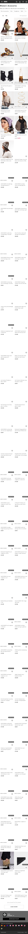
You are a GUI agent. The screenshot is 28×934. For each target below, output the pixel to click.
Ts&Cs (26, 932)
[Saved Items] (23, 1)
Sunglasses (16, 11)
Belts (22, 11)
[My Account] (19, 1)
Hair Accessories (5, 11)
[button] (1, 925)
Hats (11, 11)
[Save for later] (12, 33)
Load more (14, 906)
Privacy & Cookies (21, 932)
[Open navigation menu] (2, 1)
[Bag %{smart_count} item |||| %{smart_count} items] (26, 1)
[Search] (16, 1)
